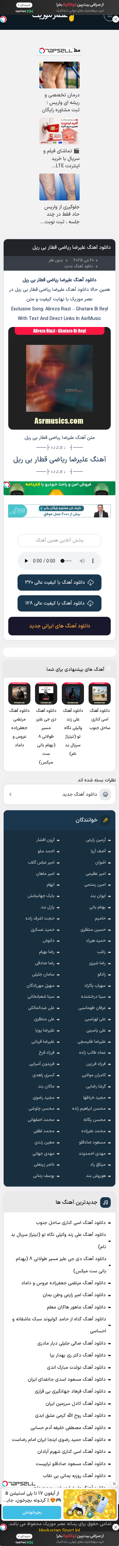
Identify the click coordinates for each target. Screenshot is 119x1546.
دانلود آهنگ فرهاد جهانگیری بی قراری (70, 1391)
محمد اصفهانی (41, 1120)
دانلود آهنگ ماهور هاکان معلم (76, 1307)
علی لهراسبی (95, 1019)
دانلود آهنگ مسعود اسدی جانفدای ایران (67, 1379)
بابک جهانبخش (41, 896)
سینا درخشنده (93, 996)
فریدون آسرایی (42, 1064)
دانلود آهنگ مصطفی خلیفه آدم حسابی (68, 1427)
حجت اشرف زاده (40, 918)
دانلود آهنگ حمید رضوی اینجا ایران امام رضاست (59, 1439)
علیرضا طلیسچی (91, 1042)
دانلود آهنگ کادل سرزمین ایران (76, 1403)
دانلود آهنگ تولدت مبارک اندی (76, 1367)
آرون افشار (45, 840)
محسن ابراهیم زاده (89, 1108)
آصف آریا (98, 851)
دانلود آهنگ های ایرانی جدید (59, 626)
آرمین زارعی (96, 840)
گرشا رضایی (96, 1086)
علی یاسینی (96, 1030)
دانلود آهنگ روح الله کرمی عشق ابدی (70, 1415)
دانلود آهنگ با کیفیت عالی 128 (55, 603)
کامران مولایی (94, 1075)
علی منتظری (44, 1019)
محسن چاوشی (41, 1108)
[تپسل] (7, 484)
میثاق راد (98, 1164)
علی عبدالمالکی (41, 1008)
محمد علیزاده (93, 1131)
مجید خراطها (94, 1097)
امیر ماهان (45, 874)
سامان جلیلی (43, 974)
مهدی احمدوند (92, 1153)
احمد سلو (46, 851)
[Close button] (115, 19)
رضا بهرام (47, 952)
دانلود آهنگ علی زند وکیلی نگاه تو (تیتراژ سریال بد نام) (58, 1240)
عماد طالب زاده (92, 1052)
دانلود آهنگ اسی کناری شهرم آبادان (71, 1451)
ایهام (51, 884)
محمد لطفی (44, 1131)
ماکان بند (46, 1086)
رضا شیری (97, 963)
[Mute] (79, 1513)
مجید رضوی (44, 1097)
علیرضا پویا (45, 1030)
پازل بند (48, 907)
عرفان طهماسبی (92, 1008)
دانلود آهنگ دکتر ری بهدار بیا (78, 1355)
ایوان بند (98, 896)
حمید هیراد (96, 940)
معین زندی (44, 1142)
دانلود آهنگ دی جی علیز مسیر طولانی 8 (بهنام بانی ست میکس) (61, 1264)
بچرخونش (32, 1512)
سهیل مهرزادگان (40, 986)
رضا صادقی (45, 963)
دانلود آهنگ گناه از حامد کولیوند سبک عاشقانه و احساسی (59, 1325)
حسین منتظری (93, 930)
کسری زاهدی (43, 1075)
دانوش (49, 940)
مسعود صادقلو (92, 1142)
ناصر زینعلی (44, 1164)
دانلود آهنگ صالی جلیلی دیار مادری (71, 1343)
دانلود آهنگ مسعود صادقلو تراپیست (71, 1464)
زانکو (102, 974)
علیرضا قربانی (43, 1042)
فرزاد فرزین (96, 1064)
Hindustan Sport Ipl (59, 1530)
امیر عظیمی (96, 874)
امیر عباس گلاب (41, 862)
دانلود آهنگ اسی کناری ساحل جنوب (71, 1222)
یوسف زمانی (44, 1176)
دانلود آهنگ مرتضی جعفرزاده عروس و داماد (63, 1283)
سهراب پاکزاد (95, 986)
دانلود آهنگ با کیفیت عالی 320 (55, 582)
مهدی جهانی (43, 1153)
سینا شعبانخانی (41, 996)
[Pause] (70, 1513)
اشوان (100, 862)
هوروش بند (96, 1176)
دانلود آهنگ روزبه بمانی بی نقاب (74, 1475)
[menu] (110, 15)
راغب (101, 952)
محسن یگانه (94, 1120)
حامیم (100, 918)
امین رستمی (95, 884)
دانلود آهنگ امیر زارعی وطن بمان (74, 1295)
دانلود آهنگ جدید (79, 794)
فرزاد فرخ (47, 1052)
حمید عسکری (43, 930)
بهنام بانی (97, 907)
